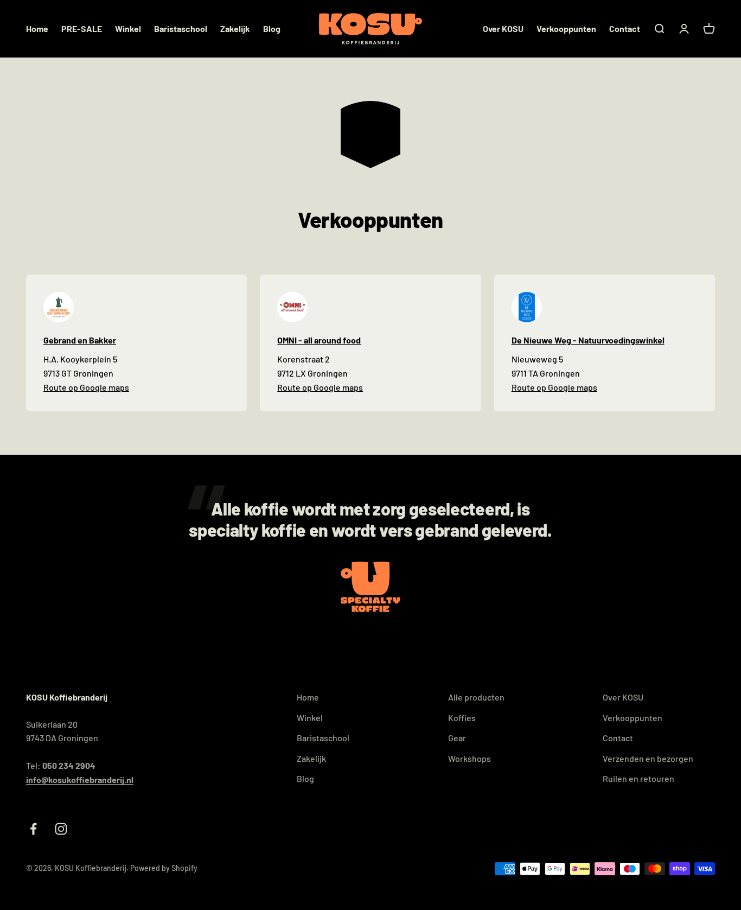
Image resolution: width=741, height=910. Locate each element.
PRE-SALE (81, 28)
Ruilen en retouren (638, 778)
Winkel (128, 28)
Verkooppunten (566, 28)
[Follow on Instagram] (61, 829)
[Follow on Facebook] (33, 829)
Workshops (469, 758)
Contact (624, 28)
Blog (271, 28)
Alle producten (476, 697)
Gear (457, 738)
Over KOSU (503, 28)
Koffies (462, 717)
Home (37, 28)
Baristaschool (180, 28)
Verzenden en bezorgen (648, 758)
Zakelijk (235, 28)
